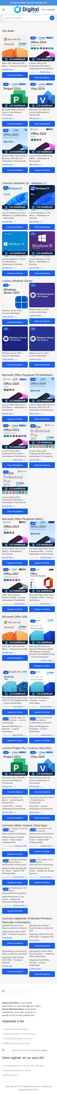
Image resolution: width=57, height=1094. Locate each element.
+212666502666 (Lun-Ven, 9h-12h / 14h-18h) (23, 1065)
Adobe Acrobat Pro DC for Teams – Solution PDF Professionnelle (40, 839)
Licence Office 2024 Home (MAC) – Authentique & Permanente (40, 158)
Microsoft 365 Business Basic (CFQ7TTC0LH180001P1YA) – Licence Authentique (15, 700)
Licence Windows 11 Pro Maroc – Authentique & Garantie (40, 215)
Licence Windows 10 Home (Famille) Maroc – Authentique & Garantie (14, 261)
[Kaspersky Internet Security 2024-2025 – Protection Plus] (42, 928)
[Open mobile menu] (3, 9)
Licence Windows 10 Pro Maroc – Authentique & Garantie (40, 261)
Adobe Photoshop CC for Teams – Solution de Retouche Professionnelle (13, 899)
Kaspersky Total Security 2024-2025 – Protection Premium (13, 960)
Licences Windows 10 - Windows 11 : (25, 183)
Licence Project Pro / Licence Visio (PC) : (27, 748)
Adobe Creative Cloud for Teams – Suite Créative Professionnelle (13, 839)
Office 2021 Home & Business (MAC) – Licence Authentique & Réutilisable (13, 597)
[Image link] (16, 993)
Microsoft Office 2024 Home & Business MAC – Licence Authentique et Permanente (41, 551)
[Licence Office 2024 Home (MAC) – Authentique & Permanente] (42, 141)
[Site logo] (26, 9)
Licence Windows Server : (18, 280)
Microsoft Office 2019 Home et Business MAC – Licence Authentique (41, 597)
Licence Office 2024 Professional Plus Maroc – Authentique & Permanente (41, 66)
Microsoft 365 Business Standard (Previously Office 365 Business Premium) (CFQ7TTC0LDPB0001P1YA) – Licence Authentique (42, 651)
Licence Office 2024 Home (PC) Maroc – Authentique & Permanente (14, 407)
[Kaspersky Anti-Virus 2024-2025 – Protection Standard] (15, 926)
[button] (42, 170)
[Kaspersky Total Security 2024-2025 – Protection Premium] (15, 952)
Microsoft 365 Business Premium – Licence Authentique (39, 700)
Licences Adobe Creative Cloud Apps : (25, 825)
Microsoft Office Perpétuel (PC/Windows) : (28, 375)
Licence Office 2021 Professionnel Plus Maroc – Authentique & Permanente (41, 453)
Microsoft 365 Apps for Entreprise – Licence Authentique (39, 729)
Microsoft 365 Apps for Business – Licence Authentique (12, 729)
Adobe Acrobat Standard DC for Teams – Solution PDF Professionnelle (14, 871)
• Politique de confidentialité (15, 1029)
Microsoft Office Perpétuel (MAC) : (23, 519)
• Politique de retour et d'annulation (18, 1034)
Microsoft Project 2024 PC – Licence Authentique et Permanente (14, 112)
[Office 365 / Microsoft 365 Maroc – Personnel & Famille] (15, 48)
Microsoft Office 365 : (15, 616)
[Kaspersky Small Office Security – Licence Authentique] (42, 954)
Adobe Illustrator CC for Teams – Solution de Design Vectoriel (41, 871)
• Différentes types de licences (16, 1043)
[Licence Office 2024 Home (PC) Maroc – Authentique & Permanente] (15, 390)
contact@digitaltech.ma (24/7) (17, 1070)
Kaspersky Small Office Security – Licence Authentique (39, 962)
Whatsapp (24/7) (10, 1075)
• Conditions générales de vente (17, 1038)
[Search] (52, 18)
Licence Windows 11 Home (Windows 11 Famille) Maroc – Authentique (14, 215)
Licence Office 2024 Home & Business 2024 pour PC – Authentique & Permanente (14, 158)
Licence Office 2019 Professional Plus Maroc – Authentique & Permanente (14, 500)
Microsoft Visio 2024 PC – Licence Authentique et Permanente (40, 112)
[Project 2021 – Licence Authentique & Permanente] (15, 800)
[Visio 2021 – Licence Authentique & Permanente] (42, 800)
